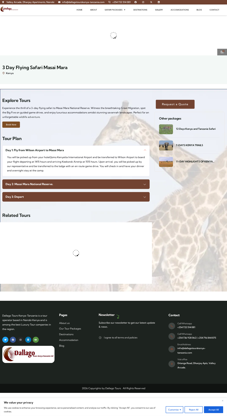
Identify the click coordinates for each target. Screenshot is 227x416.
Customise (173, 409)
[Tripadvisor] (36, 340)
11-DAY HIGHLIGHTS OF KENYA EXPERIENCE (194, 161)
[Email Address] (171, 349)
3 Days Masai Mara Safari (94, 247)
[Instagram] (20, 340)
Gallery (159, 9)
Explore (28, 270)
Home (79, 9)
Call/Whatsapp (184, 323)
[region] (113, 407)
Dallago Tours (113, 388)
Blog (199, 9)
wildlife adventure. (29, 116)
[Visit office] (171, 364)
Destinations (140, 9)
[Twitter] (5, 340)
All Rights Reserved (134, 388)
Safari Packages (113, 9)
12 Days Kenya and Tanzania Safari (196, 128)
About (93, 9)
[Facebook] (13, 340)
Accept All (213, 409)
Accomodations (180, 9)
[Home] (9, 9)
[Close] (224, 400)
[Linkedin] (28, 340)
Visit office (182, 359)
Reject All (193, 409)
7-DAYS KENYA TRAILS (189, 145)
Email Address (184, 344)
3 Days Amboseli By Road (20, 254)
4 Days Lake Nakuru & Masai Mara (55, 256)
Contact (214, 9)
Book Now (11, 124)
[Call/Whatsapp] (171, 326)
